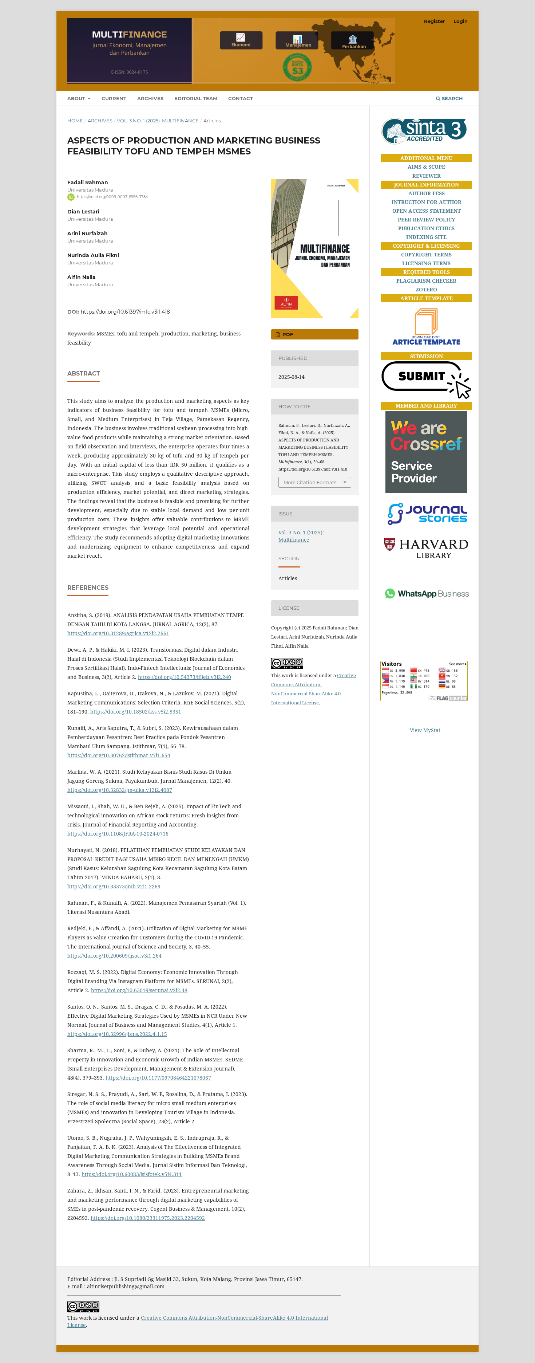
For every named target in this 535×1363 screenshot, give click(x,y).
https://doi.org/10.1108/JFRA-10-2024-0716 (118, 833)
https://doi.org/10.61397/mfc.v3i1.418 (125, 312)
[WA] (426, 619)
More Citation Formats (310, 482)
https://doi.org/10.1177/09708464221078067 (158, 1077)
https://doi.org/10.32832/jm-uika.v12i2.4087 (119, 789)
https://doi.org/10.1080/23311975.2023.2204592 (148, 1217)
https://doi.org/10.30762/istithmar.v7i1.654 (118, 755)
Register (434, 21)
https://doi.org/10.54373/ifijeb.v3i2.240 (184, 676)
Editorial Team (195, 98)
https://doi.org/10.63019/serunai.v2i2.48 (139, 990)
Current (114, 98)
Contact (240, 98)
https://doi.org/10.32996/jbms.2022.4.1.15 (117, 1033)
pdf (287, 334)
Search (451, 98)
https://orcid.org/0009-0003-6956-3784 (112, 197)
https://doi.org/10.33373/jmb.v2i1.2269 (113, 886)
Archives (150, 98)
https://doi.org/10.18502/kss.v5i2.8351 (135, 711)
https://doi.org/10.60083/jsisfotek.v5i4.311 (132, 1174)
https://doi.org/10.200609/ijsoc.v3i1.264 (114, 955)
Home (75, 120)
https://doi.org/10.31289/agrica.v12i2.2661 (118, 633)
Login (460, 21)
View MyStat (425, 730)
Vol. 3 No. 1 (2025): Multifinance (158, 120)
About (77, 98)
